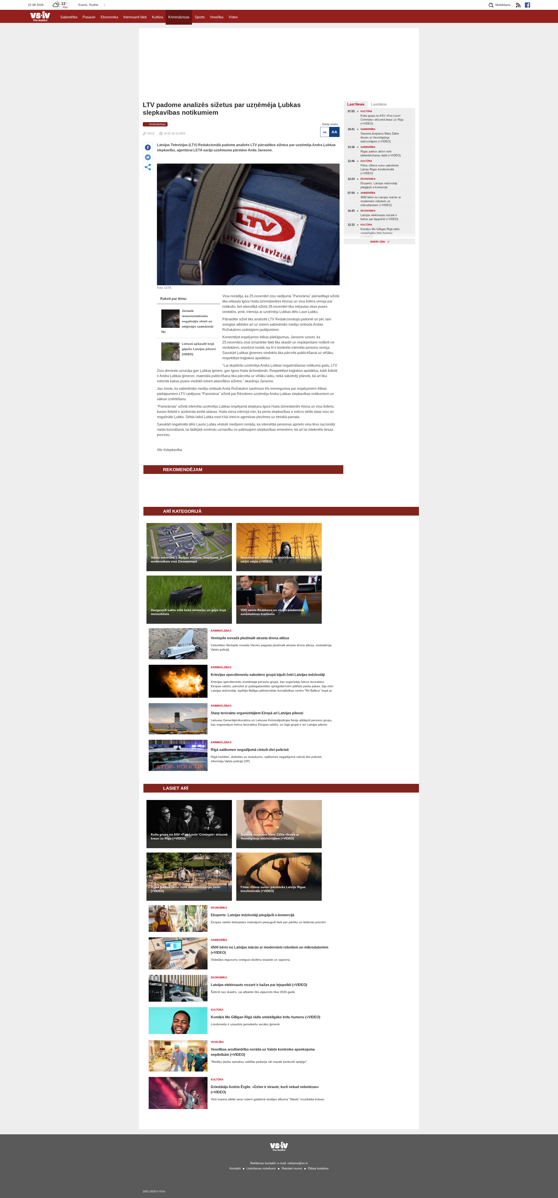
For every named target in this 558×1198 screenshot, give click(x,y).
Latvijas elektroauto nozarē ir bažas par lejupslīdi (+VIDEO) (259, 985)
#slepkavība (172, 450)
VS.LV (150, 133)
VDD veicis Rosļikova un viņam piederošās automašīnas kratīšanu (272, 612)
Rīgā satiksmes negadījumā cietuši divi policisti (250, 750)
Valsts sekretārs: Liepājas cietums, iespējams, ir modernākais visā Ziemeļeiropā (186, 559)
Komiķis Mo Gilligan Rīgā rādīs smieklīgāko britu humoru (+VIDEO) (265, 1017)
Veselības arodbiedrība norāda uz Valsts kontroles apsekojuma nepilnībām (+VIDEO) (263, 1052)
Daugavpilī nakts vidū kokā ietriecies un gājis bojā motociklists (188, 612)
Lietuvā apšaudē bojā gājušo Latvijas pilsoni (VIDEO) (199, 349)
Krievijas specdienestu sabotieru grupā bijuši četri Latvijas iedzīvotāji (268, 675)
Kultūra (157, 17)
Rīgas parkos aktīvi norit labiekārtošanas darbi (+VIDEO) (185, 889)
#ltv (159, 450)
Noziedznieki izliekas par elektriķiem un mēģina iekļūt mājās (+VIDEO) (276, 559)
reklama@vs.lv (298, 1163)
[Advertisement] (279, 68)
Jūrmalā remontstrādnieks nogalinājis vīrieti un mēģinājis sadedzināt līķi (187, 321)
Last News (355, 104)
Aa (325, 132)
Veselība (216, 17)
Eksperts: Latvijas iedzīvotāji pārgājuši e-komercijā (252, 915)
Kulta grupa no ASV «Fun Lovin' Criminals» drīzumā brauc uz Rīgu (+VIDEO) (189, 836)
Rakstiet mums (292, 1168)
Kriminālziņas (178, 17)
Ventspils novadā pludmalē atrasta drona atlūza (250, 638)
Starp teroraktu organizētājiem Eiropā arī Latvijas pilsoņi (257, 713)
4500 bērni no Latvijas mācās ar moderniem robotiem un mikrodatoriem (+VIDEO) (269, 949)
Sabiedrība (68, 17)
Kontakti (235, 1168)
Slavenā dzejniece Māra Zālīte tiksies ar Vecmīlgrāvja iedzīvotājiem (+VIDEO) (270, 836)
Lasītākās (379, 104)
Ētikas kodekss (318, 1168)
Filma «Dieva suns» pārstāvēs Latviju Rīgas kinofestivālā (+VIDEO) (273, 889)
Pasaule (89, 17)
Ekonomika (109, 17)
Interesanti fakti (135, 17)
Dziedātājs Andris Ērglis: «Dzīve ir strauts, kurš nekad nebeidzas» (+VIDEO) (265, 1089)
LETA (167, 287)
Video (233, 17)
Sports (200, 17)
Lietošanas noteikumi (261, 1168)
